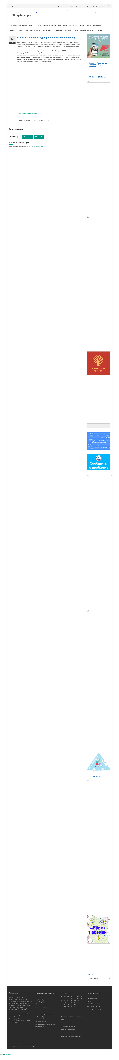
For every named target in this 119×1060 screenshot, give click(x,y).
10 (75, 1000)
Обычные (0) (38, 137)
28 (65, 1006)
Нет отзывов (39, 120)
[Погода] (38, 11)
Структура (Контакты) (76, 6)
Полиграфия (102, 6)
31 (75, 1006)
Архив (100, 30)
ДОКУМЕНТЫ (47, 30)
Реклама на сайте (71, 30)
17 (75, 1002)
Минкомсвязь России (93, 1006)
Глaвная (11, 30)
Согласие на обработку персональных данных (86, 25)
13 (61, 1002)
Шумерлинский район (93, 1001)
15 (68, 1002)
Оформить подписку (91, 6)
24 (75, 1004)
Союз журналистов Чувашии (96, 1009)
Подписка (59, 6)
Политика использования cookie (20, 25)
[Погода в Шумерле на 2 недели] (93, 12)
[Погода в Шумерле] (67, 10)
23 (71, 1004)
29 (68, 1006)
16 (71, 1002)
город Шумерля (92, 998)
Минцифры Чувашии (93, 1003)
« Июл (62, 1010)
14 (65, 1002)
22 (68, 1004)
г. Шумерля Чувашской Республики (27, 113)
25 (78, 1004)
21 (65, 1004)
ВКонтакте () (27, 137)
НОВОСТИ (28, 120)
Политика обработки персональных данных (51, 25)
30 (71, 1006)
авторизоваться (38, 146)
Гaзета (66, 6)
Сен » (66, 1010)
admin (47, 120)
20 (61, 1004)
